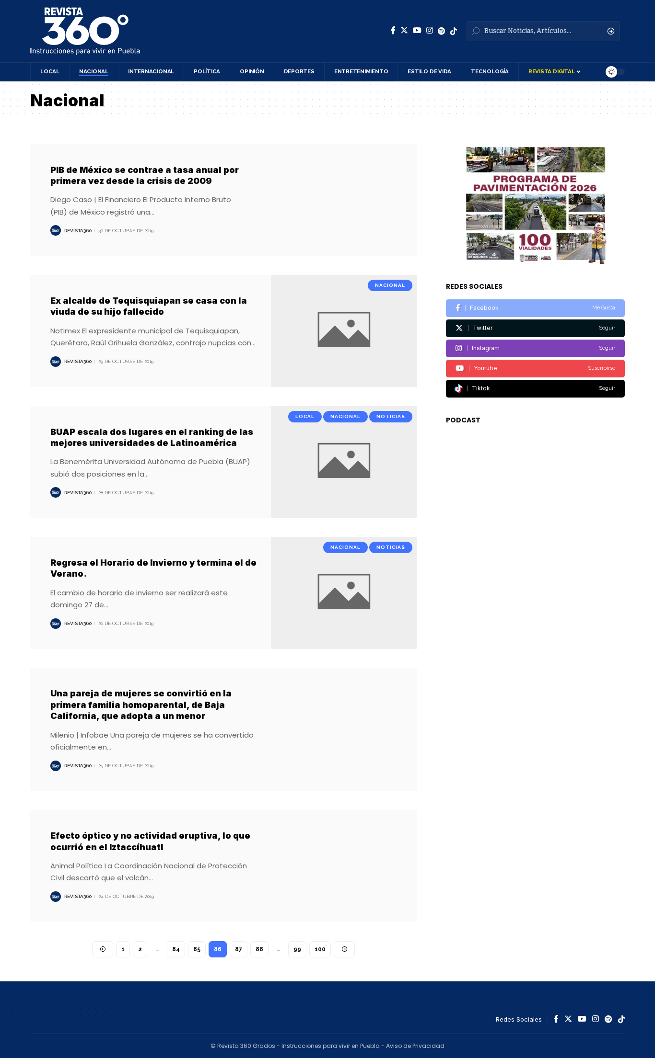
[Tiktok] (535, 389)
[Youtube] (535, 368)
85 (196, 949)
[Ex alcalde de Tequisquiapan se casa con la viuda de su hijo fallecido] (344, 331)
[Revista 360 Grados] (85, 31)
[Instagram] (429, 30)
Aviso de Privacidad (415, 1046)
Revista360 (78, 230)
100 (320, 949)
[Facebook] (393, 30)
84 (176, 949)
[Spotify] (441, 31)
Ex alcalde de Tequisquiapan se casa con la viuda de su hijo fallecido (148, 306)
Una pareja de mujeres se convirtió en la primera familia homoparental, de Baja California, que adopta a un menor (141, 704)
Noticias (390, 416)
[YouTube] (417, 30)
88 (259, 949)
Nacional (390, 285)
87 (238, 949)
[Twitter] (404, 30)
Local (305, 416)
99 (297, 949)
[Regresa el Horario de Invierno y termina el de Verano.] (344, 592)
